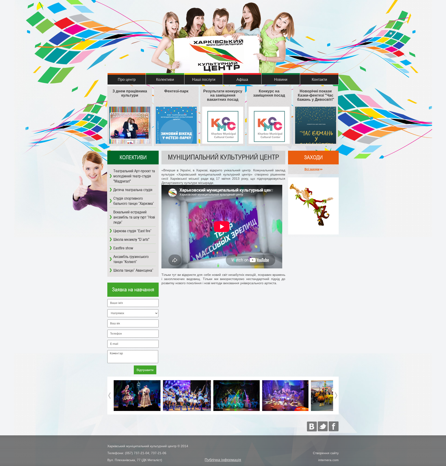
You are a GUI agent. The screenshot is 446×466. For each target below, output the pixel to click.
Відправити (145, 370)
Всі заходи (312, 169)
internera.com (328, 460)
